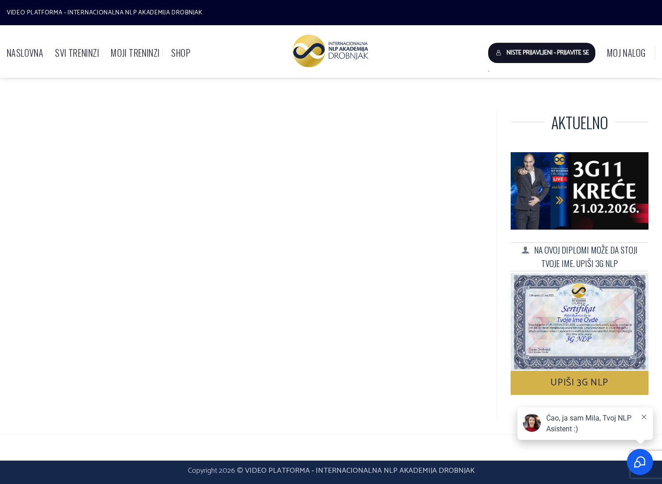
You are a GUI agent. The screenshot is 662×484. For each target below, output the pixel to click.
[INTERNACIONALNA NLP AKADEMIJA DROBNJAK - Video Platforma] (331, 51)
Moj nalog (626, 52)
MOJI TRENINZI (135, 52)
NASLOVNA (25, 52)
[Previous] (34, 120)
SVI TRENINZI (77, 52)
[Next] (462, 120)
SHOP (180, 52)
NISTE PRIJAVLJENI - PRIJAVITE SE (548, 53)
